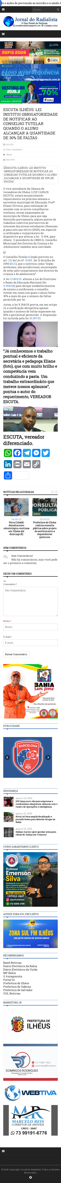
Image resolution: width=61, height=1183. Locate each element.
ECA (13, 263)
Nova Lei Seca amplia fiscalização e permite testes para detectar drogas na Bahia (35, 819)
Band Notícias (12, 962)
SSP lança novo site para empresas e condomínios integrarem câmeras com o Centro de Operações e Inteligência (37, 804)
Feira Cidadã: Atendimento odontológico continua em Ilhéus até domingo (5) (16, 528)
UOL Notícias (11, 993)
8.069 (28, 260)
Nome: (7, 621)
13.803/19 (16, 279)
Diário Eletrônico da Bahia (20, 966)
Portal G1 (9, 979)
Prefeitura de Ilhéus (16, 983)
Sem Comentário (14, 149)
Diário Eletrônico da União (20, 969)
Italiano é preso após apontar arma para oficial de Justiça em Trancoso (36, 833)
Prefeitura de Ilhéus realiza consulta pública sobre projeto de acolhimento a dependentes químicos (45, 530)
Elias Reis (10, 159)
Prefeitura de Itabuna (17, 986)
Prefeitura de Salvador (18, 990)
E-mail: (7, 636)
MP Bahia (9, 973)
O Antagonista (12, 976)
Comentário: (10, 584)
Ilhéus (9, 154)
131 (10, 260)
